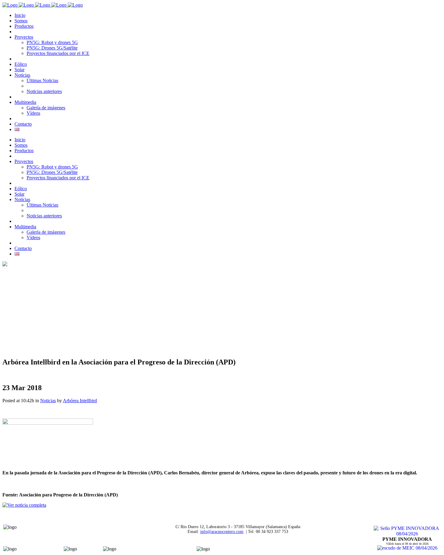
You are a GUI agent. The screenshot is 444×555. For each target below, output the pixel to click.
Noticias (48, 400)
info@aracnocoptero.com (221, 531)
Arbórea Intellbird (80, 400)
